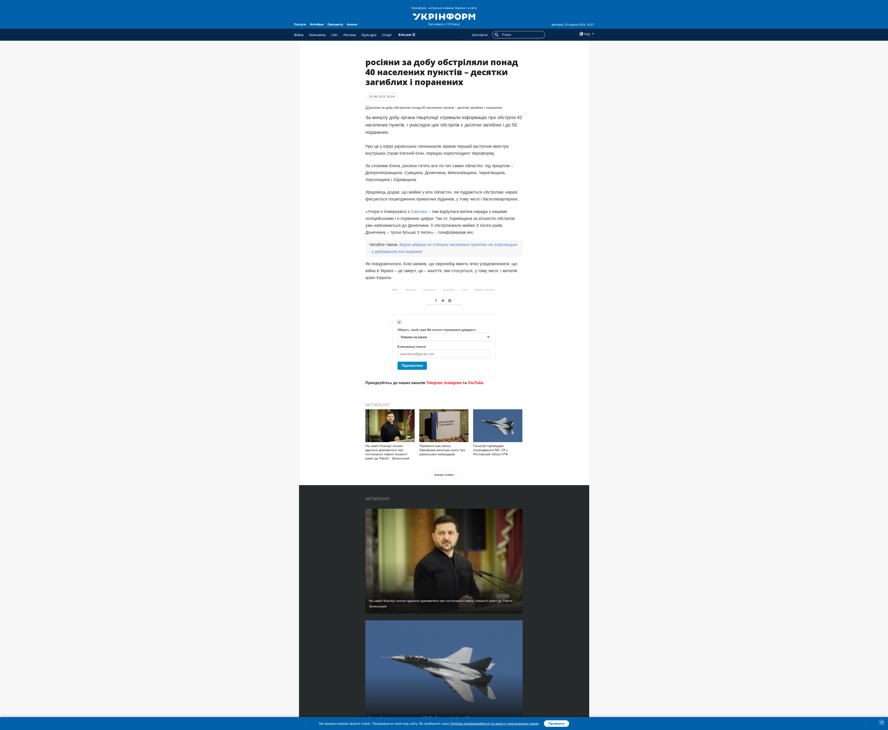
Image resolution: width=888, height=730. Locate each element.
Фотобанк (317, 24)
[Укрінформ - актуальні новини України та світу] (444, 16)
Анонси (352, 24)
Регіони (349, 35)
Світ (334, 35)
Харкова (419, 211)
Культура (369, 35)
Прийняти (556, 723)
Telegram (434, 383)
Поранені (429, 290)
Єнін (465, 290)
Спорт (387, 35)
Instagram (453, 383)
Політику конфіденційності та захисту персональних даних (494, 723)
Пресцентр (335, 24)
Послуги (300, 24)
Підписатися (412, 365)
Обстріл (410, 290)
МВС (395, 290)
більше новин (444, 475)
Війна (299, 35)
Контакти (479, 35)
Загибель (449, 290)
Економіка (317, 35)
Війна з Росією (484, 290)
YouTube (475, 383)
